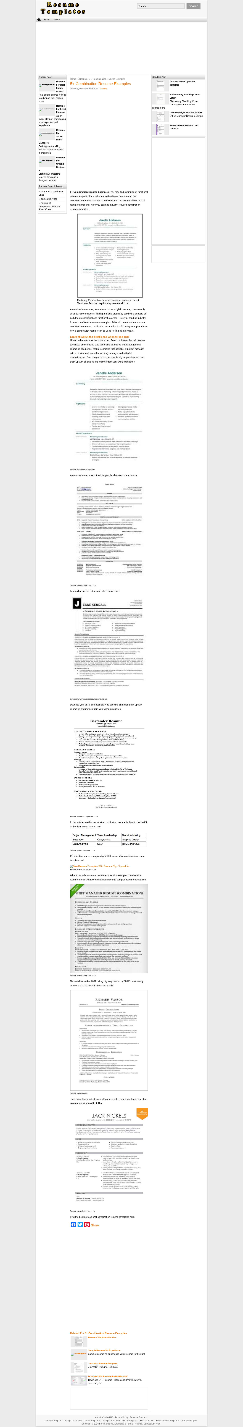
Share (95, 1225)
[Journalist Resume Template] (79, 1372)
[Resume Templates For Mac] (79, 1346)
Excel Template (129, 1420)
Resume (83, 79)
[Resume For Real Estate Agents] (47, 84)
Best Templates (92, 1420)
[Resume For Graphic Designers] (47, 160)
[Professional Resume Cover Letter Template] (160, 134)
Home (47, 19)
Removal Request (138, 1417)
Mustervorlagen (189, 1420)
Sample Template (53, 1420)
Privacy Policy (121, 1417)
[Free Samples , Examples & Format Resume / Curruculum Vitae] (62, 15)
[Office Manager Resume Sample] (160, 121)
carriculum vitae (49, 199)
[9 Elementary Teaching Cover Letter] (160, 103)
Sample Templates (74, 1420)
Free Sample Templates (167, 1420)
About (57, 19)
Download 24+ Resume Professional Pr (108, 1376)
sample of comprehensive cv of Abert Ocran (49, 206)
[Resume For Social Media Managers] (47, 132)
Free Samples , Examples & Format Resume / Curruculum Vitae (129, 1424)
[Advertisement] (121, 48)
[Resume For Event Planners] (47, 108)
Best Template (147, 1420)
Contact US (107, 1417)
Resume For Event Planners (61, 109)
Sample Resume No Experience (104, 1350)
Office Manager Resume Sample (186, 112)
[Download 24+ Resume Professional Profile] (79, 1384)
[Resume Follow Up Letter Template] (160, 90)
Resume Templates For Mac (102, 1337)
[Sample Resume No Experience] (79, 1353)
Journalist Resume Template (102, 1363)
